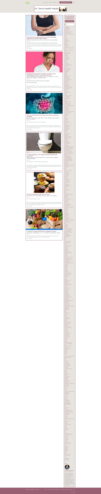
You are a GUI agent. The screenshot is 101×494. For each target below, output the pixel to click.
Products (50, 2)
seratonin (66, 394)
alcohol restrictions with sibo (69, 51)
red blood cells (67, 374)
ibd (65, 237)
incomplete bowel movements (68, 246)
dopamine (66, 141)
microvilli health (67, 304)
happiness (66, 212)
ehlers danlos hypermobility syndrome (69, 146)
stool (66, 422)
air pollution (67, 45)
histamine (66, 225)
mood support (67, 318)
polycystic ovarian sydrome (69, 356)
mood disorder (67, 317)
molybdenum (67, 312)
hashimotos (67, 213)
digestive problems (68, 137)
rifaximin (51, 157)
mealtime (66, 290)
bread (66, 83)
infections (66, 249)
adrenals (66, 42)
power (66, 358)
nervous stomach (68, 326)
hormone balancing (68, 232)
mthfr (66, 320)
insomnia (66, 254)
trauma (66, 440)
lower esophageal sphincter (68, 275)
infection (66, 248)
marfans (66, 282)
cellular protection (68, 101)
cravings (66, 119)
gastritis (66, 188)
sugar (66, 426)
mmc (65, 310)
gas (45, 195)
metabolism (67, 298)
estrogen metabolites (68, 160)
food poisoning (67, 180)
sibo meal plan (67, 400)
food (65, 177)
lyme (66, 278)
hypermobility (67, 234)
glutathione (67, 196)
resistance (66, 380)
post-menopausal (68, 357)
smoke (66, 415)
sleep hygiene (67, 409)
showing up (67, 397)
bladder (66, 72)
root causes (67, 385)
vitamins (66, 446)
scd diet (66, 389)
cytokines (66, 122)
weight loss (44, 77)
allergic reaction (67, 53)
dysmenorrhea (67, 142)
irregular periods (68, 261)
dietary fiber (67, 133)
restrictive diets (67, 381)
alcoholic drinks (67, 52)
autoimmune (67, 63)
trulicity (66, 441)
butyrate (66, 89)
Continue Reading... (29, 48)
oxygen (66, 337)
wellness (66, 450)
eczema (66, 144)
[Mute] (58, 229)
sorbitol (66, 417)
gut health (66, 205)
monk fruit (67, 315)
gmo (65, 202)
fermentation (67, 166)
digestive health (67, 136)
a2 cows (66, 30)
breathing (66, 85)
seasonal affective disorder (69, 391)
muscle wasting (67, 323)
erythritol (66, 154)
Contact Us (63, 489)
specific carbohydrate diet (69, 418)
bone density (67, 78)
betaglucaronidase (68, 68)
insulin (66, 256)
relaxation (66, 377)
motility (66, 319)
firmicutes (66, 175)
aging (66, 43)
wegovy (66, 448)
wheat (66, 451)
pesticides (66, 349)
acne (65, 37)
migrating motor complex (69, 306)
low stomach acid (68, 273)
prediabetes (28, 77)
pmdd (66, 353)
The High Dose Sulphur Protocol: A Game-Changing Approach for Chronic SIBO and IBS (41, 38)
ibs (55, 76)
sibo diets (66, 399)
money (66, 314)
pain (65, 340)
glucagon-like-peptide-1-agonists (69, 195)
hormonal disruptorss (68, 228)
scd (65, 388)
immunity (66, 243)
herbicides (66, 220)
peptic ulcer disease (68, 345)
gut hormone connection (69, 207)
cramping (66, 118)
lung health (67, 276)
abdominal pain (67, 33)
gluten (66, 198)
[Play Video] (26, 229)
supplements (67, 428)
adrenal (66, 39)
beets (66, 67)
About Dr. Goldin (69, 489)
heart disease (67, 217)
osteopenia (67, 334)
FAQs (73, 489)
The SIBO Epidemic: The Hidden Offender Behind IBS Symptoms (42, 155)
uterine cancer (67, 443)
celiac (66, 100)
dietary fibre (67, 134)
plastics (66, 352)
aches (66, 36)
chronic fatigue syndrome (69, 105)
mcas (66, 286)
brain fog (66, 80)
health (66, 216)
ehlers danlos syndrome (69, 147)
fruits (66, 183)
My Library (54, 2)
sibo (37, 77)
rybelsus (66, 386)
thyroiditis (66, 436)
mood (66, 316)
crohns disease (67, 121)
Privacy (49, 489)
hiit (65, 223)
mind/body (66, 307)
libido (66, 268)
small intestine (67, 414)
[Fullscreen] (62, 229)
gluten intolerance (68, 199)
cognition (66, 108)
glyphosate (67, 201)
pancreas (66, 341)
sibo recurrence (67, 401)
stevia (66, 419)
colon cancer (67, 109)
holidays (66, 226)
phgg (66, 350)
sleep (66, 408)
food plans (66, 179)
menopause (67, 293)
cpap (66, 117)
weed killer (67, 447)
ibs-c (65, 240)
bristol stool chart (68, 86)
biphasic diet (32, 157)
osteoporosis (67, 335)
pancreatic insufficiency (69, 343)
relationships (67, 376)
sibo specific (67, 402)
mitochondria (67, 309)
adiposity (66, 38)
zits (65, 456)
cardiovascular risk (68, 95)
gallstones (66, 186)
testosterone (67, 433)
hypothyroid (67, 236)
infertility (66, 250)
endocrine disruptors (68, 149)
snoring (66, 416)
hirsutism (66, 224)
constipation (38, 157)
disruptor (66, 138)
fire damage (67, 174)
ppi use (66, 360)
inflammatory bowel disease (68, 253)
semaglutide (34, 77)
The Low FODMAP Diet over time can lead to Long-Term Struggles (43, 116)
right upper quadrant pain (69, 383)
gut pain (44, 157)
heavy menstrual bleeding (69, 219)
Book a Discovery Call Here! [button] (66, 2)
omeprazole (67, 331)
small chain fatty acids (69, 410)
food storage (67, 182)
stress (66, 425)
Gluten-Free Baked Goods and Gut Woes (38, 194)
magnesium (67, 279)
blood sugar (67, 77)
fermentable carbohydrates (39, 195)
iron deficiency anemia (69, 259)
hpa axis (66, 233)
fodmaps (43, 195)
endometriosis (67, 150)
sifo (65, 405)
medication (67, 291)
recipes (66, 373)
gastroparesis (51, 76)
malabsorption (67, 281)
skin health (67, 407)
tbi (65, 431)
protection (66, 367)
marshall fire (67, 283)
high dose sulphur (68, 221)
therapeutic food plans (69, 434)
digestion (66, 135)
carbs (66, 93)
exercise (66, 161)
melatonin (66, 292)
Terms (46, 489)
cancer (66, 91)
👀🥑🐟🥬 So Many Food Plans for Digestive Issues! (41, 231)
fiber (66, 168)
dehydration (67, 126)
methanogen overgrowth (69, 300)
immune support (68, 241)
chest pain (66, 102)
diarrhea (48, 76)
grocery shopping (68, 204)
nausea (66, 325)
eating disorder (67, 143)
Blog (58, 2)
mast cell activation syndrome (68, 285)
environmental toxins (68, 153)
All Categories (67, 28)
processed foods (68, 364)
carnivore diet (67, 96)
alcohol (66, 46)
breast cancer (67, 84)
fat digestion (67, 162)
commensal (67, 110)
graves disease (67, 203)
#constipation (28, 76)
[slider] (43, 229)
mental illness (67, 295)
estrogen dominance (68, 158)
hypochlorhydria (67, 235)
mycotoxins (67, 324)
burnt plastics (67, 88)
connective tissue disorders (68, 113)
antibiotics (66, 56)
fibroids (66, 171)
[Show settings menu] (60, 229)
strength (66, 423)
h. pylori (66, 210)
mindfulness (67, 308)
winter (66, 452)
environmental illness (68, 151)
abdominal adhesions (68, 31)
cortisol (66, 116)
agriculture (67, 44)
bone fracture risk (68, 79)
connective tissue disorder (69, 111)
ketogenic (66, 265)
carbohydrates (67, 92)
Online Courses (45, 2)
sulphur (66, 427)
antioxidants (67, 59)
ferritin (66, 167)
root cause (67, 384)
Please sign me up (69, 21)
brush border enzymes (69, 87)
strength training (68, 424)
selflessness (67, 392)
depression (67, 127)
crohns (66, 120)
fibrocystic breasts (68, 170)
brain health (67, 81)
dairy (66, 124)
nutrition (66, 328)
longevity (66, 270)
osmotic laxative (68, 333)
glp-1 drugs (67, 193)
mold (65, 311)
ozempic (66, 339)
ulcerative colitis (68, 442)
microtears (66, 303)
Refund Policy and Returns (55, 489)
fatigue (66, 163)
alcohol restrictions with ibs (34, 76)
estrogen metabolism (68, 159)
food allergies (67, 178)
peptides (66, 347)
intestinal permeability (69, 257)
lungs (66, 277)
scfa (65, 390)
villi (65, 444)
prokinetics (31, 77)
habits (66, 211)
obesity (57, 76)
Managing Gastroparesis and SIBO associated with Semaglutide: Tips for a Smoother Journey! (41, 74)
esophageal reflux (68, 157)
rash (65, 370)
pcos (65, 344)
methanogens (67, 301)
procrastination (67, 365)
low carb (66, 271)
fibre (66, 169)
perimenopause (67, 348)
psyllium (66, 369)
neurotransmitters (68, 327)
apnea (66, 61)
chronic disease (67, 104)
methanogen (67, 299)
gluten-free (48, 195)
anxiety (66, 60)
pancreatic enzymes (68, 342)
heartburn (66, 218)
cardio (66, 94)
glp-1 (53, 76)
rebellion (66, 372)
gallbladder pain (67, 185)
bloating (38, 76)
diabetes (45, 76)
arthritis (66, 62)
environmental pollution (69, 152)
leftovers (66, 267)
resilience (66, 378)
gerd (65, 191)
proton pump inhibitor (69, 368)
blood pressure (41, 76)
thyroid (66, 435)
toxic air (66, 438)
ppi (65, 359)
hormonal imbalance (68, 229)
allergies (66, 54)
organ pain (67, 332)
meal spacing (67, 287)
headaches (66, 215)
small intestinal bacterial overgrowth (31, 158)
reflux (66, 375)
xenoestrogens (67, 455)
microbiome (67, 302)
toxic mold (66, 439)
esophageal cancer (68, 155)
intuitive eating (67, 258)
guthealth (66, 209)
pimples (66, 351)
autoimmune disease (68, 64)
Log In (74, 2)
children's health (68, 103)
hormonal (66, 227)
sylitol (66, 430)
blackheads (67, 71)
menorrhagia (67, 294)
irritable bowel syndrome (69, 262)
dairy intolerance (68, 125)
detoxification (67, 128)
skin (65, 406)
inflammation (67, 251)
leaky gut (66, 266)
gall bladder (67, 184)
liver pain (66, 269)
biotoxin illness (67, 69)
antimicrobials (28, 157)
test (65, 432)
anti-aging (66, 55)
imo (65, 244)
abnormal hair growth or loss (69, 35)
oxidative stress (67, 336)
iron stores (67, 260)
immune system (67, 242)
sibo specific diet (40, 77)
